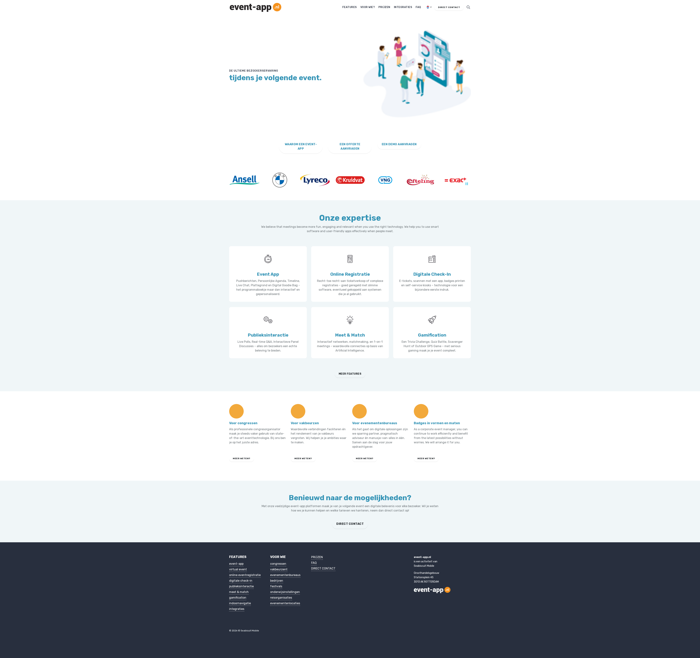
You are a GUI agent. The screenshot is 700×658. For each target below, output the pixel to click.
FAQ (314, 563)
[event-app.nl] (255, 7)
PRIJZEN (317, 557)
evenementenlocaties (285, 603)
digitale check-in (240, 580)
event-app (236, 563)
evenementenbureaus (285, 575)
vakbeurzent (278, 569)
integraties (403, 7)
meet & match (239, 592)
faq (418, 7)
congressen (278, 563)
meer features (350, 373)
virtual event (238, 569)
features (349, 7)
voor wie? (367, 7)
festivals (276, 586)
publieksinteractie (241, 586)
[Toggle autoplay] (466, 184)
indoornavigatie (240, 603)
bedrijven (276, 580)
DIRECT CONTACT (350, 524)
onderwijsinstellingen (285, 592)
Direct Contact (449, 7)
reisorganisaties (281, 597)
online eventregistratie (245, 575)
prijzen (384, 7)
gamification (237, 597)
